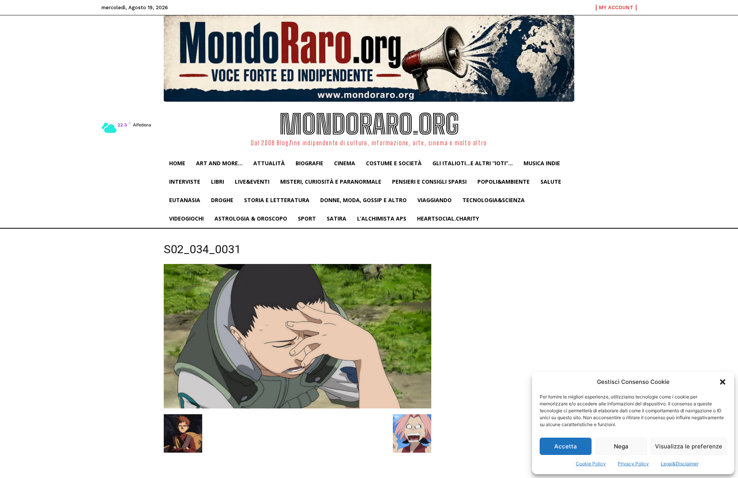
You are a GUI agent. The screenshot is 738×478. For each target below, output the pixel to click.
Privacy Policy (633, 463)
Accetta (565, 446)
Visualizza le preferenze (688, 446)
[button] (722, 382)
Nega (621, 446)
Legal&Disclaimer (679, 463)
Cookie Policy (591, 463)
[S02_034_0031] (297, 406)
